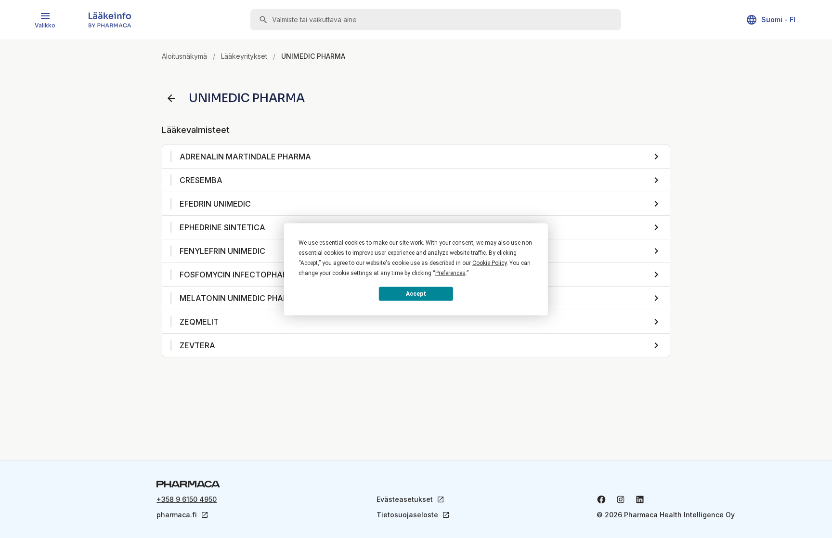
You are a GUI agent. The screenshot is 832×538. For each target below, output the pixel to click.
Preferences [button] (450, 272)
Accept (416, 293)
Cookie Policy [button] (489, 262)
